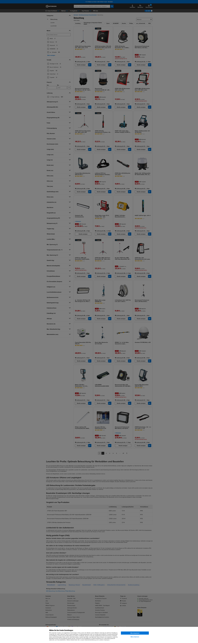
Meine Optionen (135, 637)
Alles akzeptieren (134, 633)
